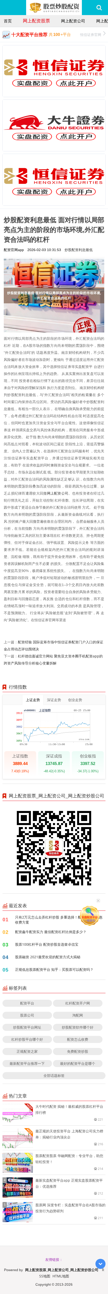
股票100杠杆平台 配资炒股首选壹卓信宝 (46, 944)
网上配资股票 (36, 21)
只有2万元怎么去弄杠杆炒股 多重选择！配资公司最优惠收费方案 (58, 920)
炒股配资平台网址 (27, 1027)
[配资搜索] (99, 7)
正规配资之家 (27, 1051)
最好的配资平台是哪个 (77, 1063)
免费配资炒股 (77, 1051)
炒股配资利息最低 (79, 249)
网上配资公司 (73, 21)
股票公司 (27, 1015)
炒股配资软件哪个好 (77, 1027)
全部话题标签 (54, 1075)
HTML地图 (60, 1276)
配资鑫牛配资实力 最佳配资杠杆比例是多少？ (50, 931)
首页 (8, 21)
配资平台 (27, 1003)
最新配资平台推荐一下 (27, 1063)
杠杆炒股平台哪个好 (27, 1039)
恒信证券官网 (90, 34)
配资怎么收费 (77, 1039)
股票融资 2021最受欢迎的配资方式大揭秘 (47, 956)
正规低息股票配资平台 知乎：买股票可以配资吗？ (54, 969)
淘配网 (77, 1015)
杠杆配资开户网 (77, 1003)
